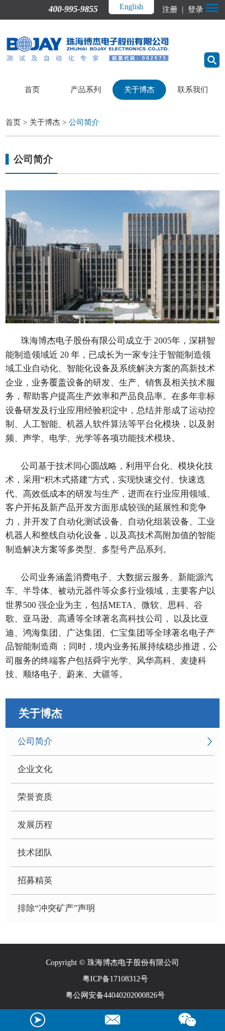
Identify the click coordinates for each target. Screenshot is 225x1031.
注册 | (174, 9)
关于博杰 (139, 90)
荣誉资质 (34, 796)
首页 (32, 90)
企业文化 (34, 769)
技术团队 (34, 852)
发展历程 (34, 824)
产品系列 (85, 90)
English (131, 7)
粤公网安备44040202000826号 (115, 995)
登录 (194, 9)
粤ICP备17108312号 (115, 979)
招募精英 (34, 880)
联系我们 (192, 90)
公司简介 (84, 122)
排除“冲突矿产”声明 (56, 908)
